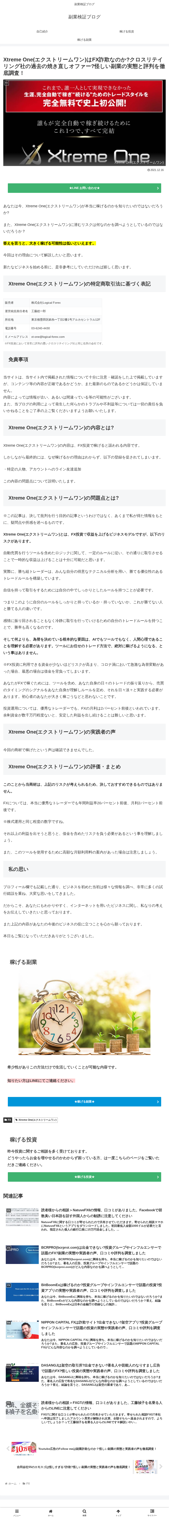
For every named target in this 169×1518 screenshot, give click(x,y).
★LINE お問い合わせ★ (84, 188)
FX (9, 1119)
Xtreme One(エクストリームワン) (37, 1119)
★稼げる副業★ (84, 1101)
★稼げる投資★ (84, 1176)
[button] (156, 913)
